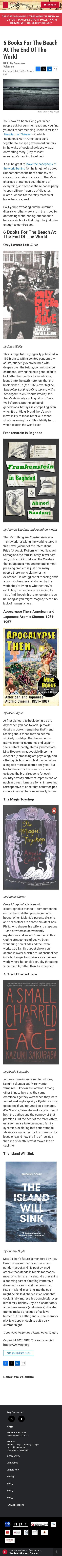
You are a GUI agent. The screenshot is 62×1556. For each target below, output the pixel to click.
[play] (5, 1552)
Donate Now (13, 1470)
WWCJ (10, 1498)
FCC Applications (15, 1505)
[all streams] (57, 1552)
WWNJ (10, 1491)
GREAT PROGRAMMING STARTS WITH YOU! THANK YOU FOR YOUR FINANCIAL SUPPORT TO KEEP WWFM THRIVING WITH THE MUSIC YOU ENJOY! (31, 19)
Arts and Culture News (19, 1353)
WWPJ (10, 1484)
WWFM (10, 1427)
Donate (51, 4)
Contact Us (12, 1463)
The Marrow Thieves (16, 134)
